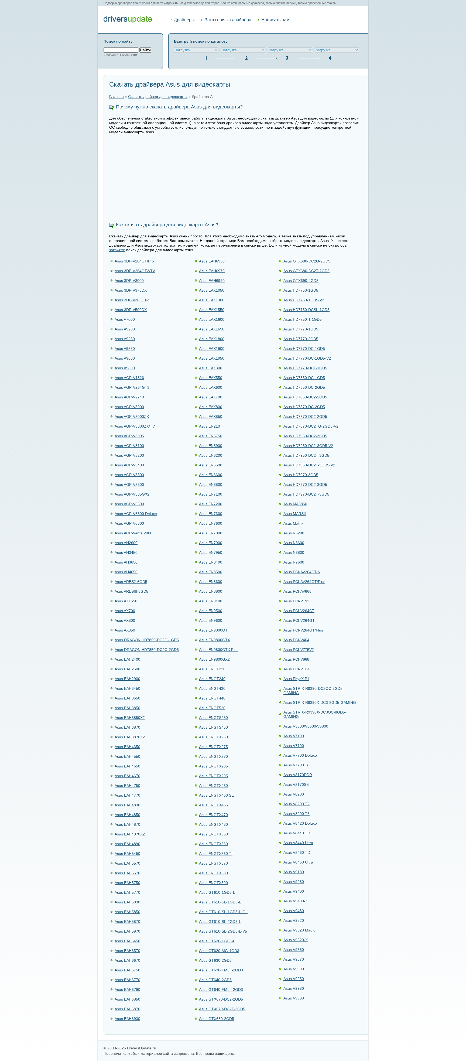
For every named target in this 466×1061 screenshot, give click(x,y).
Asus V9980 (293, 988)
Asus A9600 (125, 358)
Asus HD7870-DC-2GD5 (304, 407)
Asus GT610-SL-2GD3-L (220, 921)
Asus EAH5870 (127, 921)
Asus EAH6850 (127, 999)
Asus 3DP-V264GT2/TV (135, 271)
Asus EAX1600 (211, 319)
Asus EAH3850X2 (130, 717)
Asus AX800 (125, 620)
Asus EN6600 (210, 475)
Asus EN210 (209, 426)
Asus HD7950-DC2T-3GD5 (306, 455)
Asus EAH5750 (127, 883)
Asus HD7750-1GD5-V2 (303, 300)
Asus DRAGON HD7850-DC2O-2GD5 (147, 649)
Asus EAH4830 (127, 805)
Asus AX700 (125, 611)
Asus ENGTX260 (213, 737)
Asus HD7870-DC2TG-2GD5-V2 (310, 426)
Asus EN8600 (210, 581)
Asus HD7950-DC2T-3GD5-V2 (309, 465)
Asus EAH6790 (127, 989)
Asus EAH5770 (127, 892)
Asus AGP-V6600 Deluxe (136, 513)
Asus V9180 (293, 872)
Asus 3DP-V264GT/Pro (134, 261)
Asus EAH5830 (127, 902)
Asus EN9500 (210, 611)
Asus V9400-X (295, 901)
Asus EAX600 (210, 387)
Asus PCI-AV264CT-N (301, 572)
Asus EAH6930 (127, 1018)
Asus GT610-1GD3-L (217, 892)
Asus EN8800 (210, 591)
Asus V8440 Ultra (298, 843)
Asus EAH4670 (127, 776)
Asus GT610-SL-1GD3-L (220, 902)
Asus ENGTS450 (213, 727)
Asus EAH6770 (127, 980)
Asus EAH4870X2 (130, 834)
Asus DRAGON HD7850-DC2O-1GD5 (147, 640)
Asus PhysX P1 (296, 679)
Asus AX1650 (126, 601)
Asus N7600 (293, 562)
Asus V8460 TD (296, 852)
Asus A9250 (125, 339)
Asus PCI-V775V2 (298, 649)
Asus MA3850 (295, 504)
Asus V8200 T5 (296, 813)
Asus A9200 (125, 329)
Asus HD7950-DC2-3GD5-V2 (308, 445)
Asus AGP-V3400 (129, 465)
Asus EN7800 (210, 533)
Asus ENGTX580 (213, 873)
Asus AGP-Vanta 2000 (133, 533)
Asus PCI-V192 (296, 601)
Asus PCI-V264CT (298, 611)
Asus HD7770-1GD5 (300, 329)
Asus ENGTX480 (213, 824)
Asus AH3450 (126, 552)
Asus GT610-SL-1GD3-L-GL (223, 912)
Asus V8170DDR (297, 775)
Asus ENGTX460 (213, 785)
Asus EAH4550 (127, 756)
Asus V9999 (293, 998)
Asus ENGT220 (212, 669)
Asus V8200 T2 (296, 804)
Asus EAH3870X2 (130, 737)
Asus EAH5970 (127, 931)
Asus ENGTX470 (213, 815)
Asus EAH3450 (127, 688)
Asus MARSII (294, 513)
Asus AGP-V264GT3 (132, 387)
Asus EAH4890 (127, 844)
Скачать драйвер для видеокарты (157, 97)
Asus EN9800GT (213, 630)
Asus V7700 (293, 745)
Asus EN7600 (210, 523)
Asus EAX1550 (211, 310)
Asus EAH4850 (127, 815)
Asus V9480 (293, 911)
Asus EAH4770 (127, 795)
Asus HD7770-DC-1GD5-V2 (307, 358)
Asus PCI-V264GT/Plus (303, 630)
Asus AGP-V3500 (129, 475)
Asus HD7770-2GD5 (300, 339)
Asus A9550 (125, 348)
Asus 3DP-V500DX (131, 310)
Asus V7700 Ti (295, 765)
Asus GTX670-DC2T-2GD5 (222, 1009)
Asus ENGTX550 (213, 834)
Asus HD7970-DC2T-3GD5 (306, 494)
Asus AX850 (125, 630)
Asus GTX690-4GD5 (300, 280)
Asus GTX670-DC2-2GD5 (221, 999)
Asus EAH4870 (127, 824)
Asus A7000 (125, 319)
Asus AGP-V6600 (129, 504)
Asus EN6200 (210, 455)
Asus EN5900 (210, 445)
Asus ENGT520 (212, 708)
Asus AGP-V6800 (129, 523)
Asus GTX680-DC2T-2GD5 (306, 271)
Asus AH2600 (126, 543)
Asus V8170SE (296, 784)
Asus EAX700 (210, 397)
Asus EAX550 (210, 378)
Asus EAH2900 (127, 679)
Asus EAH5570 (127, 863)
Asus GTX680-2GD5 (216, 1018)
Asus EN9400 (210, 601)
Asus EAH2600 (127, 669)
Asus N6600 (293, 543)
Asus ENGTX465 (213, 805)
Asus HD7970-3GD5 (300, 475)
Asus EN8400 (210, 562)
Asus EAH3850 (127, 708)
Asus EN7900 (210, 543)
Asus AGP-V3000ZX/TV (135, 426)
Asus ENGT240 (212, 679)
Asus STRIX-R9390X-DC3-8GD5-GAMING (319, 702)
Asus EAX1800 (211, 339)
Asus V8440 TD (296, 833)
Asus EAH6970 (212, 271)
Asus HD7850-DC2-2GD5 (305, 397)
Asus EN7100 (210, 494)
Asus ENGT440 (212, 698)
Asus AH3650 (126, 562)
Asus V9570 (293, 959)
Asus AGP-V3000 (129, 407)
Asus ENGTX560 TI (215, 853)
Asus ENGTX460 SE (216, 795)
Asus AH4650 (126, 572)
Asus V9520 (293, 920)
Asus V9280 (293, 881)
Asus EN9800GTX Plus (218, 649)
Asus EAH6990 (212, 280)
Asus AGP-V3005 (129, 436)
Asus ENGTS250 (213, 717)
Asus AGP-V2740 (129, 397)
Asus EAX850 (210, 416)
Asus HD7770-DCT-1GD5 (305, 368)
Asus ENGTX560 (213, 844)
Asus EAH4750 (127, 785)
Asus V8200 (293, 794)
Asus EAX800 (210, 407)
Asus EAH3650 (127, 698)
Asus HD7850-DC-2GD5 (304, 387)
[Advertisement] (235, 179)
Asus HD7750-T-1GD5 (302, 319)
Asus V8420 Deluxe (300, 823)
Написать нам (275, 20)
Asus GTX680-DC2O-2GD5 (306, 261)
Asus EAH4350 (127, 747)
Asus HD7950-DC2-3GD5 (305, 436)
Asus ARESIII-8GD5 (131, 591)
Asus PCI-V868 (296, 659)
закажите (117, 250)
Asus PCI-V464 (296, 640)
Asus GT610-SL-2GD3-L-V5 (223, 931)
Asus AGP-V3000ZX (132, 416)
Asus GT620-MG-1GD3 (219, 951)
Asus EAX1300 (211, 300)
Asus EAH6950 (212, 261)
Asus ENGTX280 (213, 756)
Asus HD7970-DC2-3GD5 (305, 484)
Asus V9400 (293, 891)
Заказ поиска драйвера (228, 20)
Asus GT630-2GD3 (215, 960)
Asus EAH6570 (127, 951)
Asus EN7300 (210, 513)
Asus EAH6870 (127, 1009)
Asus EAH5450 (127, 853)
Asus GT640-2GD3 (215, 980)
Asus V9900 (293, 969)
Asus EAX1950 (211, 358)
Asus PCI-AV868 (297, 591)
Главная (116, 97)
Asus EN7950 (210, 552)
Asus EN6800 (210, 484)
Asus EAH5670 (127, 873)
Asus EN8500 (210, 572)
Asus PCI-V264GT (299, 620)
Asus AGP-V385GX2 (132, 494)
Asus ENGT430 (212, 688)
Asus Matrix (293, 523)
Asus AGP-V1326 (129, 378)
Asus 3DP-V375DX (131, 290)
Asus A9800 (125, 368)
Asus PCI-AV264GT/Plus (304, 581)
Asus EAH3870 (127, 727)
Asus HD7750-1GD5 (300, 290)
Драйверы (184, 20)
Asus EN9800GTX (214, 640)
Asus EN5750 (210, 436)
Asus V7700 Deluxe (300, 755)
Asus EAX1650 (211, 329)
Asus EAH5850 (127, 912)
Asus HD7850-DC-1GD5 (304, 378)
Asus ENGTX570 (213, 863)
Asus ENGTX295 (213, 776)
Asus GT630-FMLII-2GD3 (221, 970)
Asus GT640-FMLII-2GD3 (221, 989)
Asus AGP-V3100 (129, 445)
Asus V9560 (293, 949)
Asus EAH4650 (127, 766)
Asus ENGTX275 (213, 747)
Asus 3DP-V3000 (129, 280)
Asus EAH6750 (127, 970)
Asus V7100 (293, 736)
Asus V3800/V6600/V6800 (305, 726)
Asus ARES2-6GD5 (131, 581)
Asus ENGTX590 (213, 883)
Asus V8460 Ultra (298, 862)
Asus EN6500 (210, 465)
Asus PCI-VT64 (296, 669)
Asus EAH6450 (127, 941)
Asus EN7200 (210, 504)
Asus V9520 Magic (299, 930)
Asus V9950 (293, 979)
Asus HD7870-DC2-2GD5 (305, 416)
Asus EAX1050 (211, 290)
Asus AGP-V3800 (129, 484)
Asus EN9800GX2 (214, 659)
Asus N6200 (293, 533)
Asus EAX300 (210, 368)
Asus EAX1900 (211, 348)
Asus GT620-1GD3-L (217, 941)
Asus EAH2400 (127, 659)
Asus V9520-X (295, 940)
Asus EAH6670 (127, 960)
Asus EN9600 (210, 620)
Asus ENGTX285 (213, 766)
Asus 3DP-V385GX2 (132, 300)
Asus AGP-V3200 (129, 455)
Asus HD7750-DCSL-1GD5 (306, 310)
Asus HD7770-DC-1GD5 (304, 348)
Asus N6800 (293, 552)
